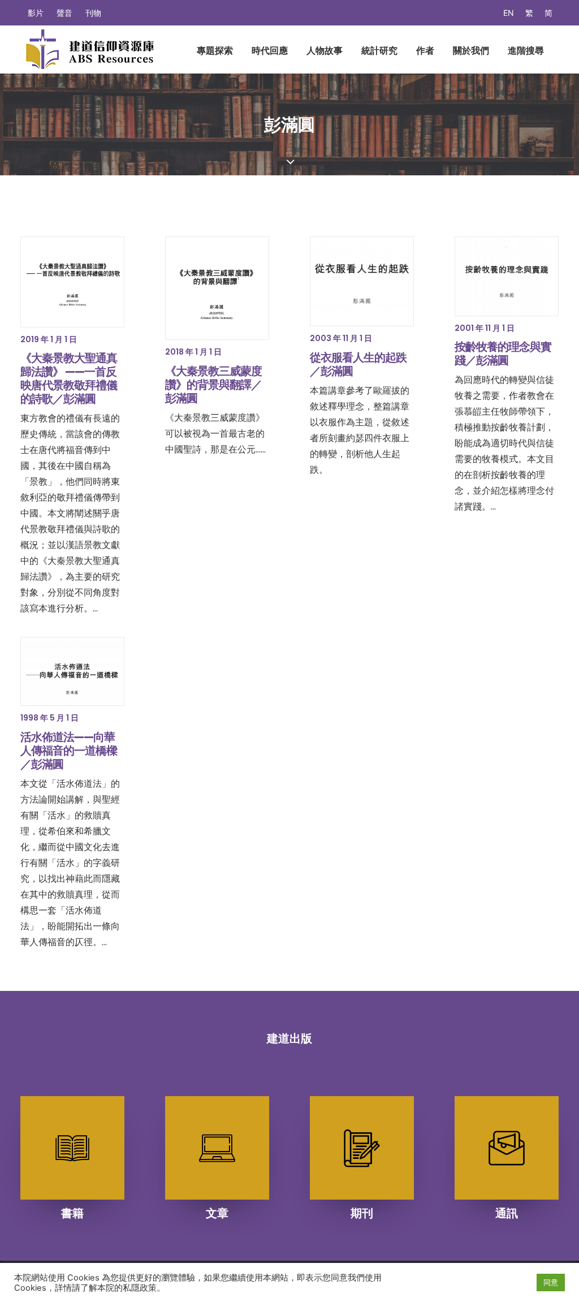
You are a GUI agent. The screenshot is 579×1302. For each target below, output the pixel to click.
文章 (217, 1213)
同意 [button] (550, 1282)
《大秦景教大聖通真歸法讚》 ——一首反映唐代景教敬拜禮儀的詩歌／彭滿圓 (68, 378)
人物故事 (324, 50)
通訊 (506, 1213)
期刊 (362, 1213)
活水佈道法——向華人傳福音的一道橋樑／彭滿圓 (68, 750)
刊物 (93, 13)
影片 (36, 13)
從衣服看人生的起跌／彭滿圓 (358, 364)
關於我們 (471, 50)
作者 (425, 50)
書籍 (72, 1213)
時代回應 (270, 50)
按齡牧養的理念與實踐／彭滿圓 (503, 353)
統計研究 (379, 50)
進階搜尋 (526, 50)
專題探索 (215, 50)
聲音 (64, 13)
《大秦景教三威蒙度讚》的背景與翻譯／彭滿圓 (213, 384)
